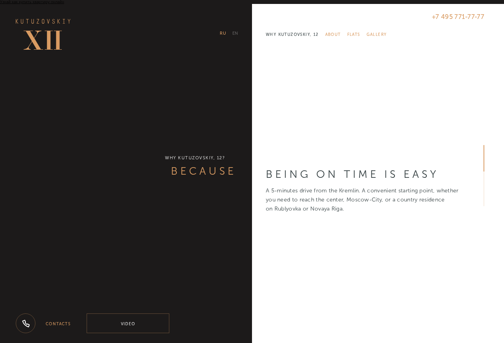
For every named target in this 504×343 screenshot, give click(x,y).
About (333, 34)
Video (128, 324)
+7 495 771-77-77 (458, 17)
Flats (353, 34)
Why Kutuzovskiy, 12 (292, 34)
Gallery (377, 34)
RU (223, 33)
